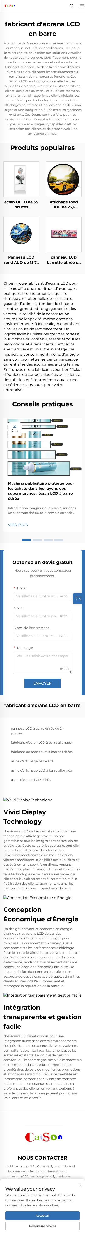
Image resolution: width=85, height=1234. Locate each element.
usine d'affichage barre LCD (33, 761)
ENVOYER (42, 683)
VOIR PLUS (18, 525)
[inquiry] (78, 598)
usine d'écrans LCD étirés (31, 780)
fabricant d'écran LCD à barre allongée (41, 742)
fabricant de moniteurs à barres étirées (42, 752)
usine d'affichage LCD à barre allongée (41, 770)
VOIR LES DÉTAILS (21, 179)
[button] (26, 540)
